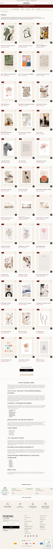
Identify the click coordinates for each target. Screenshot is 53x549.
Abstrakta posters (12, 415)
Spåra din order (42, 519)
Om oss (25, 515)
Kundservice (42, 517)
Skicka (11, 527)
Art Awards (26, 531)
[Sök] (4, 3)
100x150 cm (11, 466)
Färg (22, 9)
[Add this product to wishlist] (15, 23)
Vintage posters (12, 414)
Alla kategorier (15, 9)
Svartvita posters (12, 413)
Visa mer (26, 370)
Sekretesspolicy (5, 530)
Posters (6, 11)
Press (25, 519)
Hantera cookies (43, 529)
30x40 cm (11, 462)
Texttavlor (11, 416)
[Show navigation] (1, 3)
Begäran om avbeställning (42, 527)
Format (27, 9)
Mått (33, 9)
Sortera (38, 9)
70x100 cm (11, 465)
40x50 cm (11, 463)
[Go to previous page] (21, 375)
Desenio (2, 11)
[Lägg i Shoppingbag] (16, 43)
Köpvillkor (41, 521)
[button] (48, 544)
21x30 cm (10, 461)
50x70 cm (11, 464)
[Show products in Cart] (51, 3)
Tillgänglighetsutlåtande (28, 526)
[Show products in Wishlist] (49, 3)
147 (30, 374)
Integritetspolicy (43, 524)
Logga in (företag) (27, 533)
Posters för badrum (12, 412)
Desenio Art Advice (43, 515)
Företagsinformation (28, 521)
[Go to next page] (32, 375)
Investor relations (27, 517)
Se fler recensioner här (26, 497)
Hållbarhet (26, 524)
